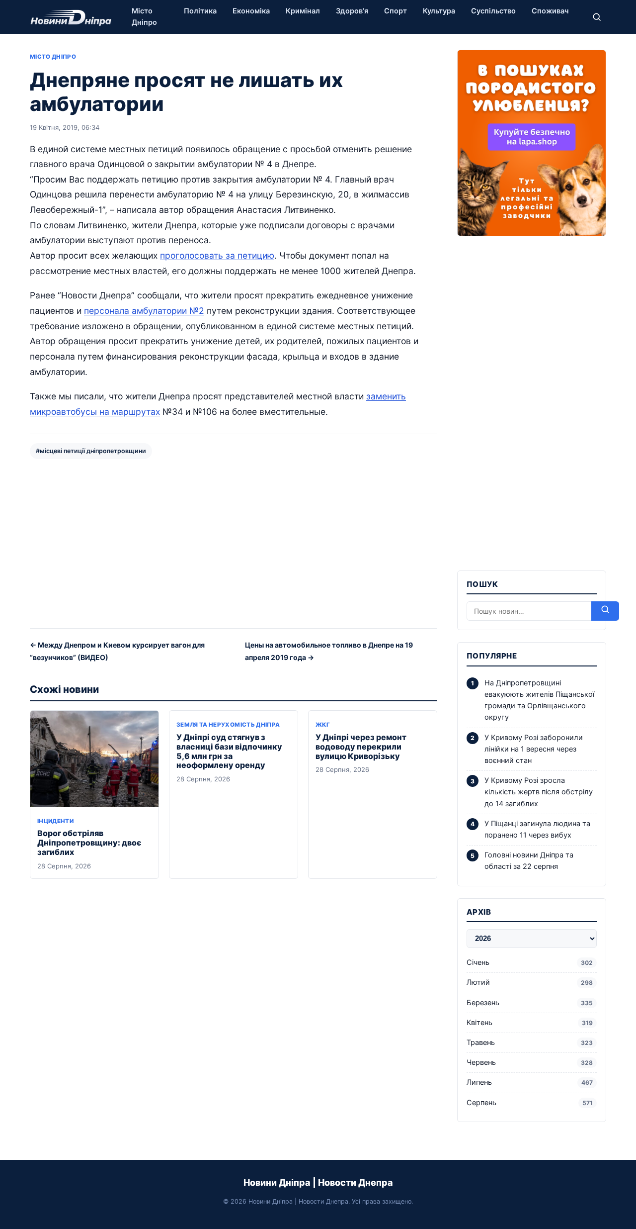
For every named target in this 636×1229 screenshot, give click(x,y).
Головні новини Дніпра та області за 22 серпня (528, 861)
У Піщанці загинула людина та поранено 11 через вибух (537, 829)
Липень (530, 1082)
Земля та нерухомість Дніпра (228, 724)
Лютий (530, 982)
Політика (200, 10)
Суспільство (493, 10)
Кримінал (303, 10)
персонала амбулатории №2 (144, 310)
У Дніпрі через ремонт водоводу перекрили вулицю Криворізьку (361, 746)
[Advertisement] (233, 542)
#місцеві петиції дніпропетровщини (91, 451)
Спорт (395, 10)
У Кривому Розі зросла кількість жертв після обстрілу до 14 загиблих (538, 792)
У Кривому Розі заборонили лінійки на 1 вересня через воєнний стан (533, 749)
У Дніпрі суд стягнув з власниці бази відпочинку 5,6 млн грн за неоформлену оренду (229, 751)
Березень (530, 1002)
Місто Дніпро (144, 16)
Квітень (530, 1022)
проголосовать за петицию (217, 255)
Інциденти (55, 821)
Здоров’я (352, 10)
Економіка (251, 10)
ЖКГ (323, 724)
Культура (439, 10)
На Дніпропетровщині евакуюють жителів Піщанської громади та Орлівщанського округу (539, 700)
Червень (530, 1062)
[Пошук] (596, 16)
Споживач (550, 10)
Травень (530, 1042)
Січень (530, 962)
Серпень (530, 1102)
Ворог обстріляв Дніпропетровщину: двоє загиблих (89, 842)
